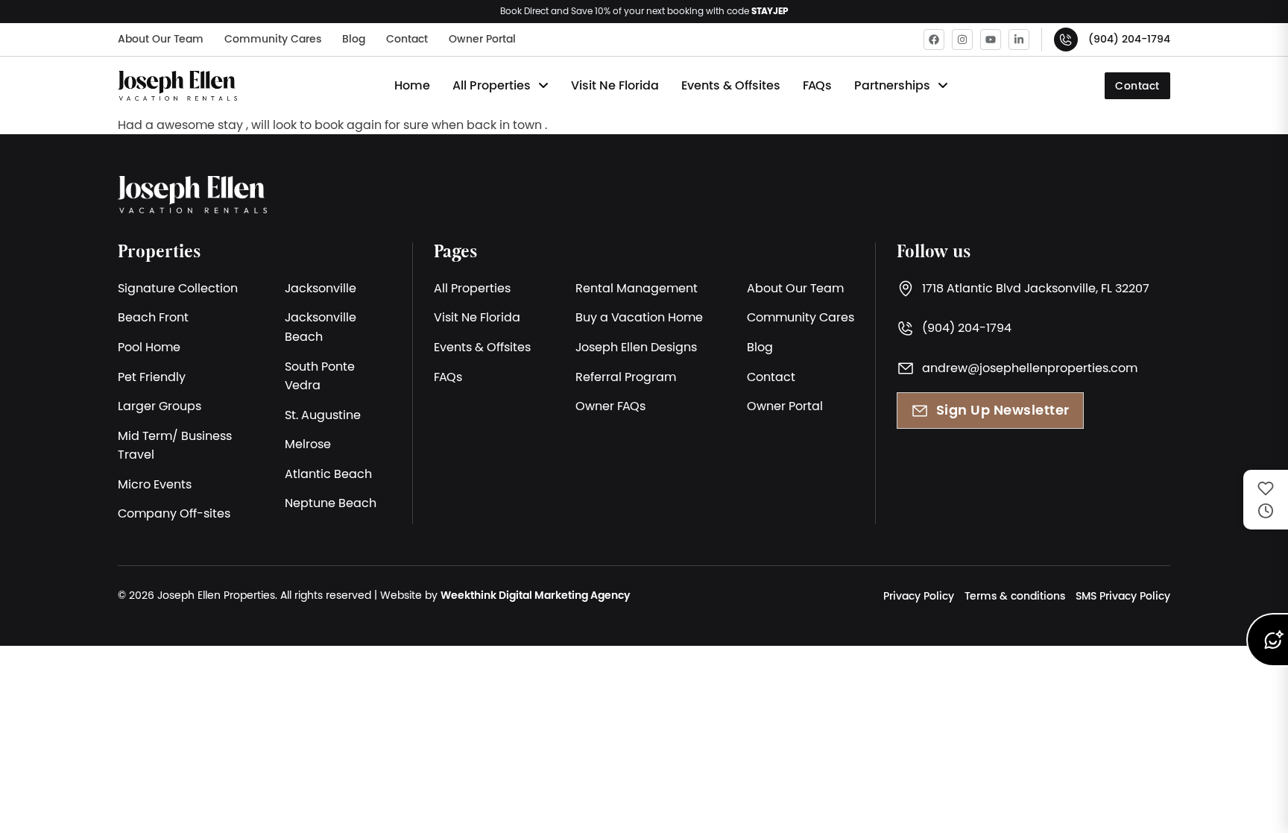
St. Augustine (323, 415)
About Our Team (160, 39)
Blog (353, 39)
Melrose (308, 444)
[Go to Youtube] (990, 39)
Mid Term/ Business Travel (175, 445)
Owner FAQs (610, 406)
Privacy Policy (918, 596)
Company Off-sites (174, 513)
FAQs (817, 85)
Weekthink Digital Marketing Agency (535, 595)
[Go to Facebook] (934, 39)
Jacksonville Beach (320, 326)
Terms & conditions (1015, 596)
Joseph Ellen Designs (636, 347)
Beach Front (153, 317)
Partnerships (892, 85)
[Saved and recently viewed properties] (1265, 499)
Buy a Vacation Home (639, 317)
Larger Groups (159, 406)
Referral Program (625, 377)
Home (412, 85)
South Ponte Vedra (320, 376)
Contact (407, 39)
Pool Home (149, 347)
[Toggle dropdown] (543, 86)
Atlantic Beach (328, 473)
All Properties (491, 85)
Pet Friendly (152, 377)
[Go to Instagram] (962, 39)
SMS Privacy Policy (1123, 596)
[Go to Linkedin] (1018, 39)
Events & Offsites (730, 85)
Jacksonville (320, 288)
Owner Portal (482, 39)
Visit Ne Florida (615, 85)
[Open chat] (1267, 640)
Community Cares (272, 39)
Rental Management (636, 288)
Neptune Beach (330, 503)
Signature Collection (178, 288)
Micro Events (155, 484)
